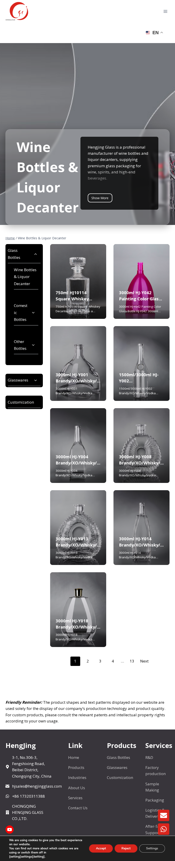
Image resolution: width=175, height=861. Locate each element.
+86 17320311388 (28, 796)
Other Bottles (20, 345)
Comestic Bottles (20, 312)
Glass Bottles (14, 254)
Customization (21, 402)
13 (132, 661)
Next (144, 661)
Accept (101, 848)
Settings (152, 848)
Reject (126, 848)
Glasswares (18, 380)
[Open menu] (165, 11)
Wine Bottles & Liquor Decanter (25, 276)
